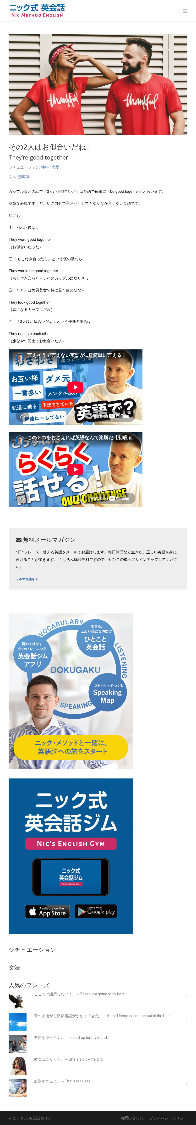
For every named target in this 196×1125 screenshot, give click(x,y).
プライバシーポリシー (168, 1118)
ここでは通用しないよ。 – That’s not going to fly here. (80, 994)
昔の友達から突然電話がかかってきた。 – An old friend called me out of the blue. (103, 1015)
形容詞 (24, 176)
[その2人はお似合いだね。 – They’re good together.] (98, 84)
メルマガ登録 (25, 579)
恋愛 (55, 167)
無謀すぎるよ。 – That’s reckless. (62, 1081)
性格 (45, 167)
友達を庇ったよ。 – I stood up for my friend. (71, 1037)
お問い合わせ (131, 1118)
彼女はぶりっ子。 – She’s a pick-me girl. (68, 1059)
